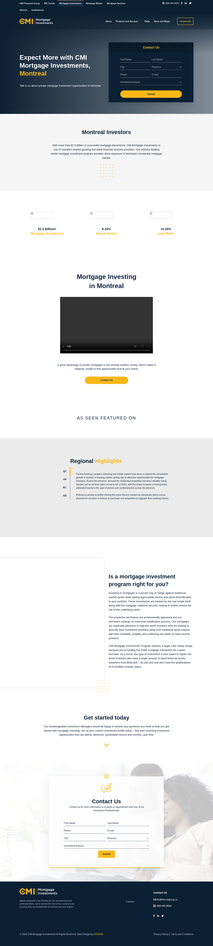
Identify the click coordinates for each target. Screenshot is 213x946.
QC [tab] (65, 471)
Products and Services (127, 21)
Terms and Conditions (182, 934)
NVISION (98, 934)
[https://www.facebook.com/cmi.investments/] (181, 3)
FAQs (147, 21)
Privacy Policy (161, 934)
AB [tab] (65, 495)
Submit (151, 94)
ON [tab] (65, 479)
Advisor (23, 10)
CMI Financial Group (30, 3)
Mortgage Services (116, 3)
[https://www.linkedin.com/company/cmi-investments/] (186, 3)
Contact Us (185, 21)
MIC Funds (49, 3)
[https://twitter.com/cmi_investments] (190, 3)
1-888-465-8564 (171, 3)
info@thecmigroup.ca (167, 899)
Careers (130, 901)
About (109, 21)
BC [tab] (65, 487)
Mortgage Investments (70, 3)
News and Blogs (162, 21)
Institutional (38, 10)
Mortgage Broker (94, 3)
